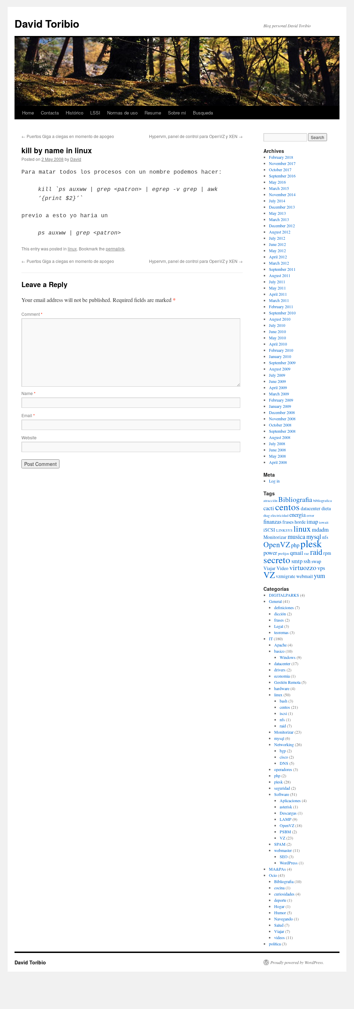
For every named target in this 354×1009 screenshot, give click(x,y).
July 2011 (277, 281)
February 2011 (281, 306)
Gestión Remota (287, 682)
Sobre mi (177, 112)
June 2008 (277, 449)
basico (279, 651)
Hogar (279, 906)
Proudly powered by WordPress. (297, 962)
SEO (284, 856)
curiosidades (284, 894)
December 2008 (282, 412)
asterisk (286, 806)
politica (275, 943)
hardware (281, 688)
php (295, 545)
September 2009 (282, 362)
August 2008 (279, 437)
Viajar (269, 568)
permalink (115, 248)
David (75, 159)
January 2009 (280, 406)
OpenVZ (276, 544)
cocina (279, 887)
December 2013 (282, 207)
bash (283, 701)
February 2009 (281, 400)
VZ (269, 574)
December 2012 (282, 225)
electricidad (279, 515)
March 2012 (279, 263)
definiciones (284, 607)
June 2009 (277, 381)
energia (297, 515)
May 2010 (277, 337)
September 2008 (282, 431)
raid (316, 552)
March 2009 (279, 393)
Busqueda (203, 112)
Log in (274, 481)
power (270, 553)
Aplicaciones (290, 800)
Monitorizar (275, 537)
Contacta (50, 112)
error (310, 515)
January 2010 (280, 356)
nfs (325, 537)
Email (28, 415)
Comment (32, 314)
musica (296, 536)
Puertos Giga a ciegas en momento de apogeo (67, 136)
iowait (323, 522)
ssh (307, 561)
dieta (326, 508)
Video (282, 568)
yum (319, 575)
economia (282, 676)
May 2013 (277, 213)
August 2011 (279, 275)
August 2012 (279, 232)
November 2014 (282, 194)
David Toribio (47, 23)
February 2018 (281, 157)
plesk (311, 543)
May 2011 (277, 288)
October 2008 (280, 425)
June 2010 (277, 331)
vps (321, 568)
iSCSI (269, 529)
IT (271, 638)
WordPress (289, 862)
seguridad (282, 788)
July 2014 (277, 200)
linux (72, 248)
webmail (304, 576)
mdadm (320, 529)
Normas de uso (122, 112)
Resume (153, 112)
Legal (278, 626)
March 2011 (279, 300)
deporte (280, 900)
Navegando (283, 918)
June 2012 (277, 244)
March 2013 (279, 219)
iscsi (283, 713)
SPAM (280, 844)
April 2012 (278, 256)
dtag (266, 515)
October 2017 (280, 169)
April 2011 (278, 294)
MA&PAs (277, 869)
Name (28, 393)
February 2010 (281, 350)
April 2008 (278, 462)
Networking (284, 744)
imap (312, 521)
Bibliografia (295, 499)
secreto (276, 559)
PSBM (285, 831)
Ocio (273, 875)
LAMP (285, 819)
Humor (280, 912)
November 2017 (282, 163)
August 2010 (279, 319)
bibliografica (322, 500)
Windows (288, 657)
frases (288, 522)
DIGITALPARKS (284, 595)
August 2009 (279, 369)
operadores (283, 769)
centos (287, 507)
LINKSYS (284, 530)
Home (28, 112)
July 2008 (277, 443)
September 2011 (282, 269)
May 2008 (277, 456)
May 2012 (277, 250)
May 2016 (277, 182)
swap (316, 561)
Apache (280, 645)
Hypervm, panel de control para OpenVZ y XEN (196, 136)
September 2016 (282, 175)
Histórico (74, 112)
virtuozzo (302, 567)
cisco (284, 757)
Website (29, 437)
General (275, 601)
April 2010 (278, 344)
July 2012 (277, 238)
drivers (280, 669)
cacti (268, 508)
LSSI (95, 112)
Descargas (288, 813)
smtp (296, 561)
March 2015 (279, 188)
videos (279, 937)
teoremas (281, 632)
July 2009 (277, 375)
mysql (279, 738)
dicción (280, 613)
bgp (283, 750)
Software (281, 794)
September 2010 (282, 312)
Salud (278, 925)
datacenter (310, 508)
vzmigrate (285, 576)
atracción (270, 500)
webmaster (283, 850)
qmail (296, 553)
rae (306, 553)
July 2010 (277, 325)
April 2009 (278, 387)
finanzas (272, 521)
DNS (284, 763)
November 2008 (282, 418)
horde (300, 522)
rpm (327, 553)
